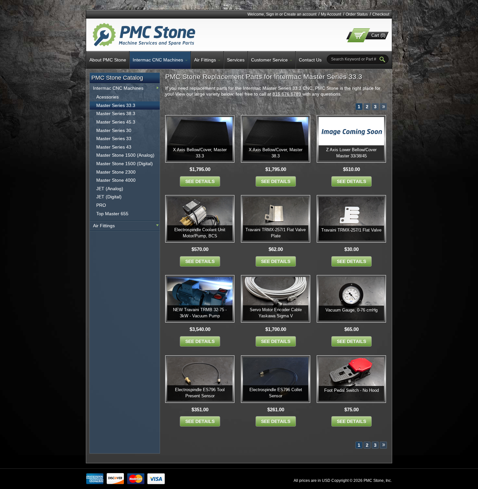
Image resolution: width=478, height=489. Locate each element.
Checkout (380, 14)
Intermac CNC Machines (118, 88)
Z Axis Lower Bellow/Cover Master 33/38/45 (351, 152)
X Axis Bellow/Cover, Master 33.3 (200, 152)
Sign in (272, 14)
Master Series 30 (113, 130)
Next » (383, 106)
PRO (101, 205)
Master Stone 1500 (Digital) (124, 163)
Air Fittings (104, 225)
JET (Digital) (109, 196)
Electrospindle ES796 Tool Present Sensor (200, 392)
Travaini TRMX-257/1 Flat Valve (351, 230)
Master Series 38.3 (115, 113)
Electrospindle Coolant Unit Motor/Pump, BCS (199, 232)
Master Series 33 (113, 138)
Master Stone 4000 (116, 180)
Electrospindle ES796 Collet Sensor (275, 392)
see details (200, 181)
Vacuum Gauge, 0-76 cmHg (351, 310)
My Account (331, 14)
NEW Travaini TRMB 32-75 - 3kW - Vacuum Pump (200, 312)
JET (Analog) (109, 188)
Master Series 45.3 (115, 122)
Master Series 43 (113, 147)
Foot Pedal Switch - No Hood (351, 390)
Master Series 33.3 (115, 105)
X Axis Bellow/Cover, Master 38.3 (275, 152)
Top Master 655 (112, 213)
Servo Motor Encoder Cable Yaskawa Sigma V (276, 312)
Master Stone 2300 (116, 172)
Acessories (107, 96)
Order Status (357, 14)
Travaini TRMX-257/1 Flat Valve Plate (276, 232)
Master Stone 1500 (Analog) (125, 155)
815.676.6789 (287, 94)
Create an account (300, 14)
